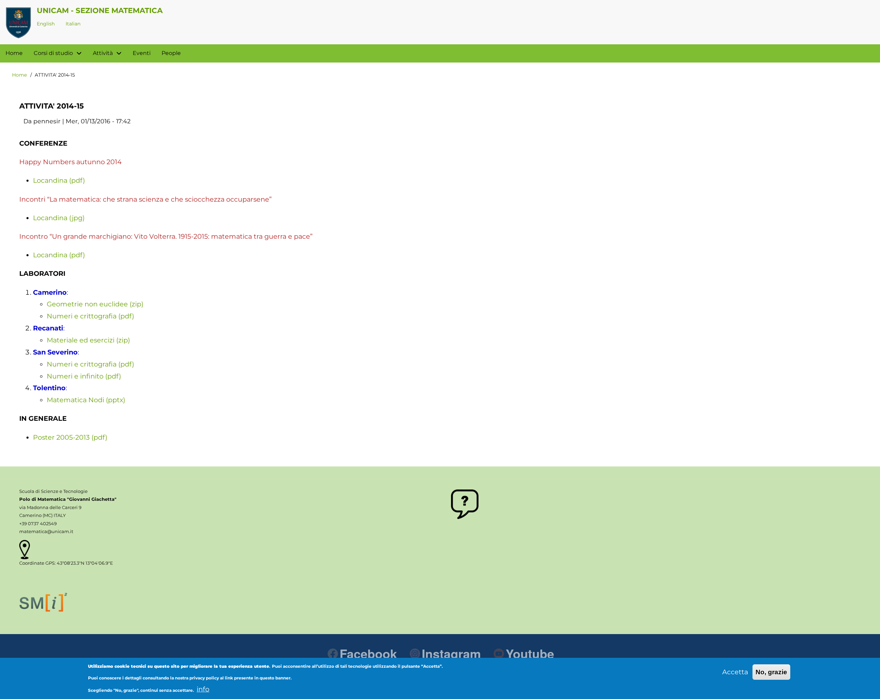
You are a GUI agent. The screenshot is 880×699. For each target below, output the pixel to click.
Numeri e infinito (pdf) (84, 376)
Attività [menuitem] (103, 53)
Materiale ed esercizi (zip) (88, 340)
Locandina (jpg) (59, 218)
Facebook (368, 653)
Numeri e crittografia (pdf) (90, 316)
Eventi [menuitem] (142, 53)
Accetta (735, 672)
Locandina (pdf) (59, 180)
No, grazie (771, 672)
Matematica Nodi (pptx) (86, 400)
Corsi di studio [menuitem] (53, 53)
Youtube (530, 653)
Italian (73, 24)
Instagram (451, 653)
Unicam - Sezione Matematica (100, 10)
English (46, 24)
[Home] (18, 22)
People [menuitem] (171, 53)
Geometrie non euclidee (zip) (95, 304)
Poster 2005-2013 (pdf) (70, 437)
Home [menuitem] (14, 53)
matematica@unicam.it (46, 531)
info (203, 689)
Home (19, 75)
